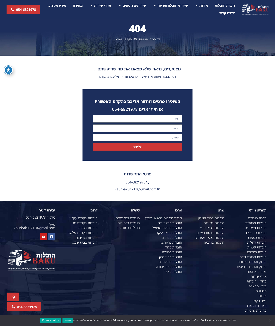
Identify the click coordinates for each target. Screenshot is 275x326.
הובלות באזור (173, 271)
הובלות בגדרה (87, 227)
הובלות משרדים (256, 227)
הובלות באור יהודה (169, 266)
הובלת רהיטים (257, 252)
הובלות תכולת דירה (253, 257)
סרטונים (261, 291)
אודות (203, 5)
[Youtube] (43, 236)
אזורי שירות (102, 5)
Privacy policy (50, 320)
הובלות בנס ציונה (128, 218)
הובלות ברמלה (172, 252)
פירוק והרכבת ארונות (252, 261)
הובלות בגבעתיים (170, 261)
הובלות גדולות (257, 242)
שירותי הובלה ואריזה (173, 5)
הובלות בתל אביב (170, 223)
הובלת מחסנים (256, 232)
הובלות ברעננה (214, 223)
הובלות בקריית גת (85, 223)
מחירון (78, 5)
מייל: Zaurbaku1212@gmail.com (34, 226)
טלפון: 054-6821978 (40, 217)
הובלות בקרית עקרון (83, 218)
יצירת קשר (227, 13)
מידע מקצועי (57, 5)
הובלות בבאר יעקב (169, 232)
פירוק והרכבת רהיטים (252, 266)
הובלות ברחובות (128, 223)
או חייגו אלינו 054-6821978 (137, 109)
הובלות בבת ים (171, 237)
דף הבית (154, 39)
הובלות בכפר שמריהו (209, 237)
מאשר (67, 320)
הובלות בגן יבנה (86, 237)
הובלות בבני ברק (170, 257)
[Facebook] (51, 236)
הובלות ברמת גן (171, 242)
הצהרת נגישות (257, 305)
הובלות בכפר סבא (212, 227)
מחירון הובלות (257, 281)
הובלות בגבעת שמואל (167, 227)
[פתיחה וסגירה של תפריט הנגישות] (8, 70)
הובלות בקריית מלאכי (82, 232)
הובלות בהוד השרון (211, 218)
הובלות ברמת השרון (210, 232)
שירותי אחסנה (257, 271)
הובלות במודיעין (128, 227)
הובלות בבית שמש (84, 242)
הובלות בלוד (173, 247)
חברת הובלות (225, 5)
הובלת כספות (257, 237)
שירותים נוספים (134, 5)
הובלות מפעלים (256, 223)
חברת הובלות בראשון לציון (163, 218)
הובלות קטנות (257, 247)
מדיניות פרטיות (256, 310)
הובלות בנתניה (214, 242)
